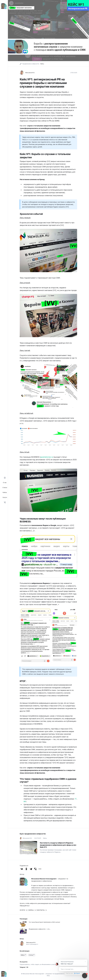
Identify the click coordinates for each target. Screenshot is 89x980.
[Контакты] (5, 502)
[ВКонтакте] (22, 869)
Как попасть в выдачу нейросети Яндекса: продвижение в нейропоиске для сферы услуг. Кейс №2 (58, 845)
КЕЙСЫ (31, 910)
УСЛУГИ (23, 910)
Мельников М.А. (30, 72)
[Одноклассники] (26, 869)
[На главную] (5, 478)
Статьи (5, 487)
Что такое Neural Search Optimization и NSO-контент (44, 922)
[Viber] (35, 869)
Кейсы (5, 492)
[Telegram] (31, 869)
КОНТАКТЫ (41, 910)
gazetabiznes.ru (46, 457)
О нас (5, 482)
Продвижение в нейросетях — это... (39, 929)
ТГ (76, 799)
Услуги (5, 497)
